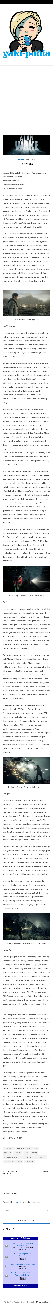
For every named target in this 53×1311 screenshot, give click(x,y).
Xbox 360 (29, 1161)
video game (9, 1161)
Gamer (21, 159)
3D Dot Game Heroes (10, 1172)
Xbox (20, 1161)
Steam (34, 1153)
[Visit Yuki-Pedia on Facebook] (13, 1229)
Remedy (7, 1153)
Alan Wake (9, 1148)
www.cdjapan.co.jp (20, 1285)
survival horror (11, 1157)
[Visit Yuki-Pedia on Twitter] (3, 1229)
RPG (26, 1153)
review (18, 1153)
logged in (18, 1202)
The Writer (41, 1157)
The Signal (27, 1157)
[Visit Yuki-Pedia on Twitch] (7, 1229)
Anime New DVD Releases (20, 1238)
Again (46, 1171)
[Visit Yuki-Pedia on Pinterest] (10, 1229)
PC (37, 1148)
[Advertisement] (26, 101)
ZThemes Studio (43, 1302)
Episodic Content (24, 1148)
